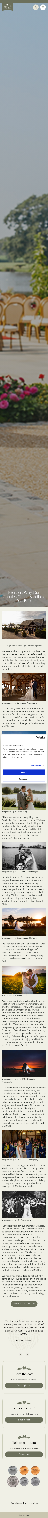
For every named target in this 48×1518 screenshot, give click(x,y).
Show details (34, 766)
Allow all (23, 772)
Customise (22, 779)
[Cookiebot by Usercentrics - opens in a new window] (34, 737)
